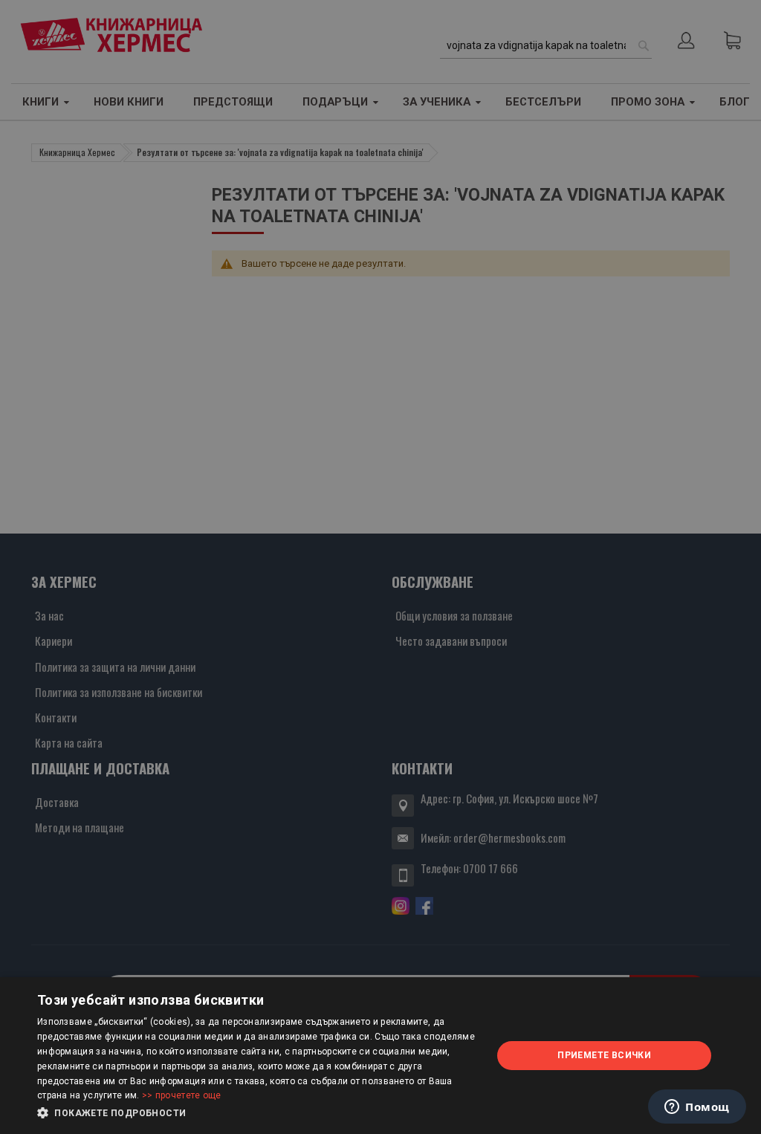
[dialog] (380, 1055)
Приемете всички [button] (604, 1055)
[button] (258, 1113)
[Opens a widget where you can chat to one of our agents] (697, 1108)
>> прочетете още (181, 1095)
